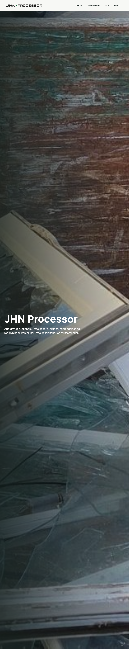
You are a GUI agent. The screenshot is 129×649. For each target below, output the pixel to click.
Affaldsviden (94, 5)
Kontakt (117, 5)
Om (107, 5)
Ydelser (78, 5)
